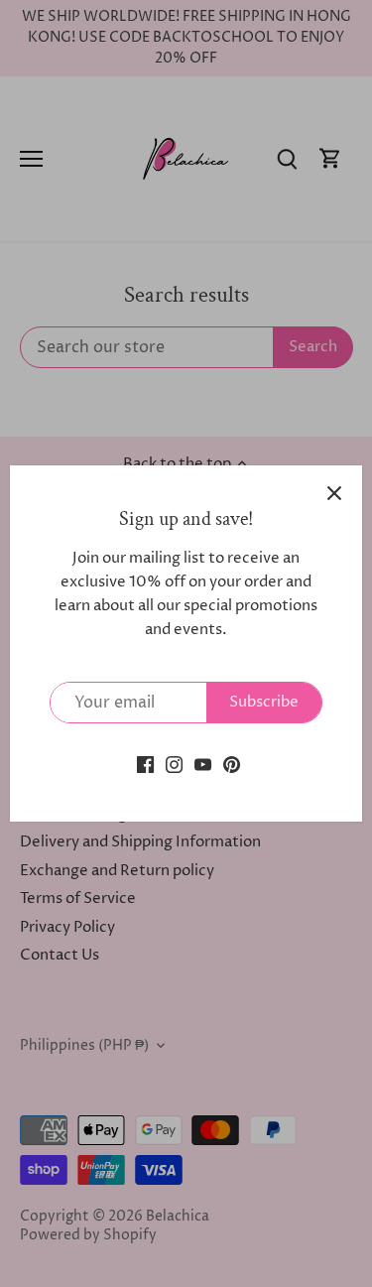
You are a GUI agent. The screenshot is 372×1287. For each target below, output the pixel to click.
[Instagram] (174, 763)
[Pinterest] (231, 763)
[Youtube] (202, 763)
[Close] (334, 493)
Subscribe (264, 702)
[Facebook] (145, 763)
